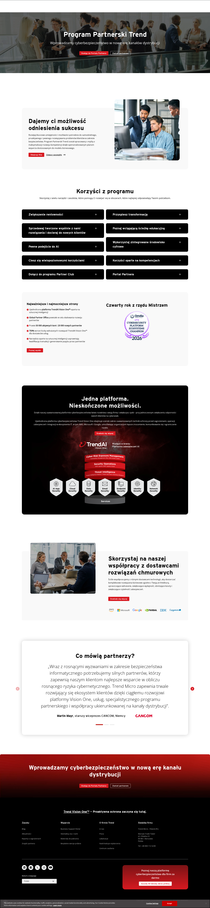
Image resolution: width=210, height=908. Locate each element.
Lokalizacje (103, 838)
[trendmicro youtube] (50, 867)
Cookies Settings (152, 903)
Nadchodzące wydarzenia (109, 843)
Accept (169, 903)
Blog (23, 829)
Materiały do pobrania (70, 838)
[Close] (206, 903)
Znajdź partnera (28, 843)
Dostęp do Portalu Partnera (92, 52)
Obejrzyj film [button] (36, 155)
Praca (101, 834)
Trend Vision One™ (76, 811)
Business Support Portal (70, 829)
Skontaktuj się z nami (69, 834)
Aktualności (26, 834)
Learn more (57, 905)
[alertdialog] (105, 903)
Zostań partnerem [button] (120, 53)
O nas (101, 829)
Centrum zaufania (106, 848)
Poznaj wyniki (34, 349)
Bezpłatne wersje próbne (71, 843)
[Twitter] (37, 867)
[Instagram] (44, 867)
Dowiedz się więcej (104, 432)
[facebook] (30, 867)
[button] (63, 244)
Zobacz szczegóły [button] (54, 155)
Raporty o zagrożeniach (31, 838)
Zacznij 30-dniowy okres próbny (154, 883)
